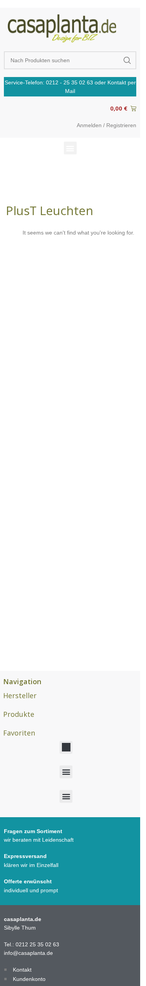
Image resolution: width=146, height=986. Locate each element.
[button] (70, 148)
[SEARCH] (127, 60)
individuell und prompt (31, 890)
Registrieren (121, 125)
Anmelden (89, 125)
